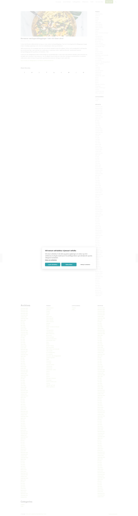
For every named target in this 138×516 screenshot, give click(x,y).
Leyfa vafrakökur (52, 264)
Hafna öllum (69, 264)
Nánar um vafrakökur (51, 260)
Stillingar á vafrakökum (85, 264)
